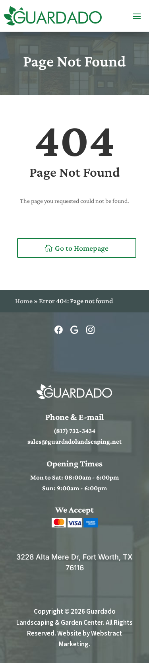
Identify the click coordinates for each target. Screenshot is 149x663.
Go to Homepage (81, 248)
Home (24, 301)
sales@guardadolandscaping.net (74, 441)
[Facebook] (60, 330)
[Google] (75, 330)
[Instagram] (90, 330)
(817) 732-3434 (74, 431)
